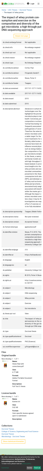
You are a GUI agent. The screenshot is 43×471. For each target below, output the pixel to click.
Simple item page (21, 36)
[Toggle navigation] (38, 4)
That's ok (37, 468)
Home (4, 10)
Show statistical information (13, 441)
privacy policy (26, 463)
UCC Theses (12, 10)
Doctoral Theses (26, 10)
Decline (29, 468)
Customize (5, 468)
